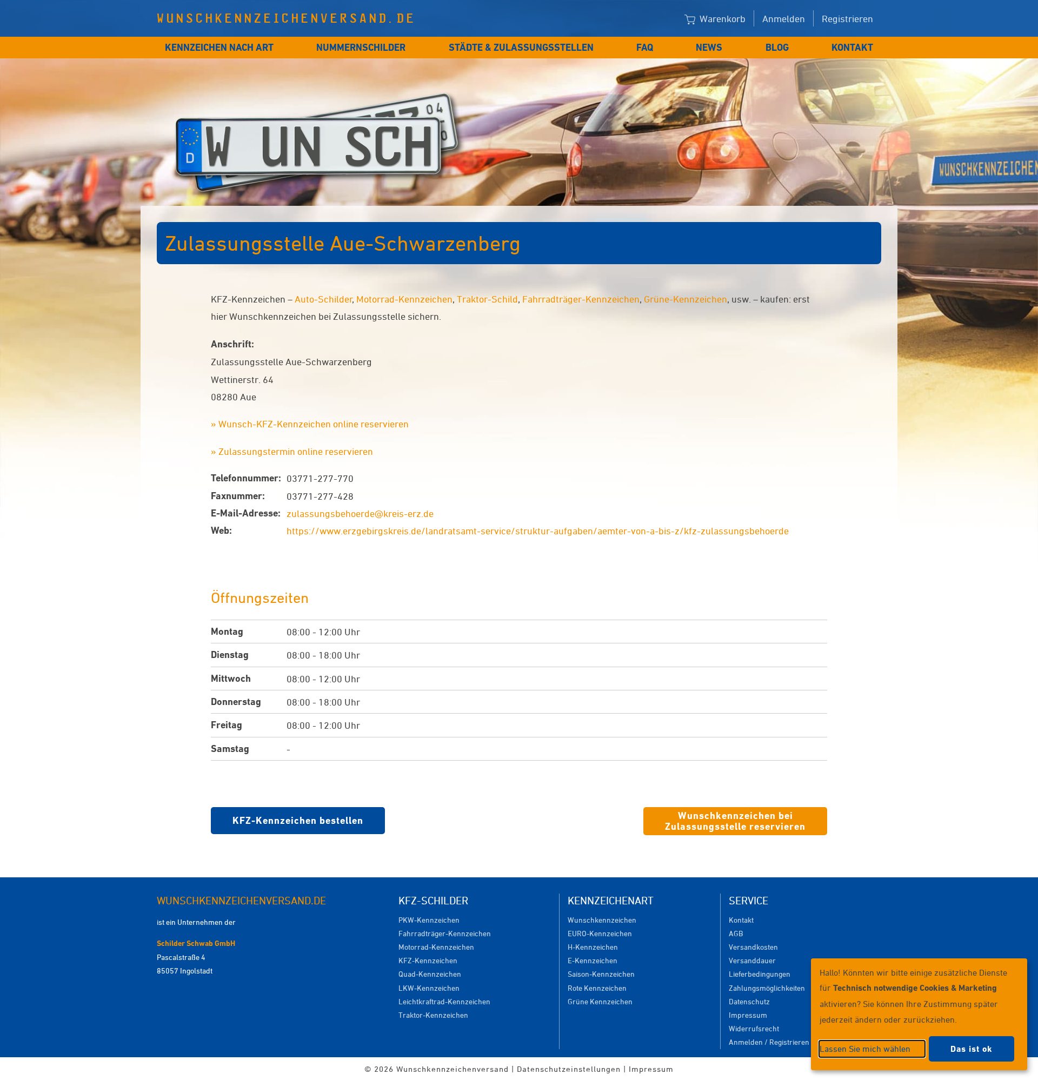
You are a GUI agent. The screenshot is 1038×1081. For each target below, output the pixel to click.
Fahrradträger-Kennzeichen (581, 298)
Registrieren (847, 18)
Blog (777, 47)
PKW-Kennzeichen (429, 919)
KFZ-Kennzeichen (427, 960)
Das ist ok (971, 1049)
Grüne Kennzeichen (600, 1001)
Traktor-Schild (487, 298)
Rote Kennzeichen (597, 987)
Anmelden (783, 18)
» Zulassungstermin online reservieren (292, 451)
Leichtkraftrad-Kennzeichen (444, 1001)
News (709, 47)
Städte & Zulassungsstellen (521, 47)
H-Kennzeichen (593, 946)
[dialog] (919, 1014)
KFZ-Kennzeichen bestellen (297, 820)
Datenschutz (749, 1001)
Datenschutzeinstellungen (569, 1068)
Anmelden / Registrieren (769, 1041)
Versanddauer (752, 960)
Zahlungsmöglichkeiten (767, 987)
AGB (736, 933)
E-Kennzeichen (592, 960)
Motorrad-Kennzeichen (404, 298)
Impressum (748, 1014)
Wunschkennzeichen (602, 919)
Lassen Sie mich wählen (865, 1048)
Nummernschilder (360, 47)
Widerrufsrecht (754, 1028)
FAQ (644, 47)
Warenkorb (721, 18)
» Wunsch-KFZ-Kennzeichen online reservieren (310, 423)
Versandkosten (753, 946)
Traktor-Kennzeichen (433, 1014)
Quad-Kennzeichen (429, 973)
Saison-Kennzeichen (601, 973)
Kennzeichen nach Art (219, 47)
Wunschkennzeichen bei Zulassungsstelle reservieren (735, 821)
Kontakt (852, 47)
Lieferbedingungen (759, 973)
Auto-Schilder (323, 298)
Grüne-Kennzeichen (685, 298)
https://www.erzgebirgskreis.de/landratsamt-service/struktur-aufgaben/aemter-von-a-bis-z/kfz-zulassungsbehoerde (538, 530)
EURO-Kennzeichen (600, 933)
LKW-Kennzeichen (429, 987)
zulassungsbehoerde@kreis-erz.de (360, 513)
